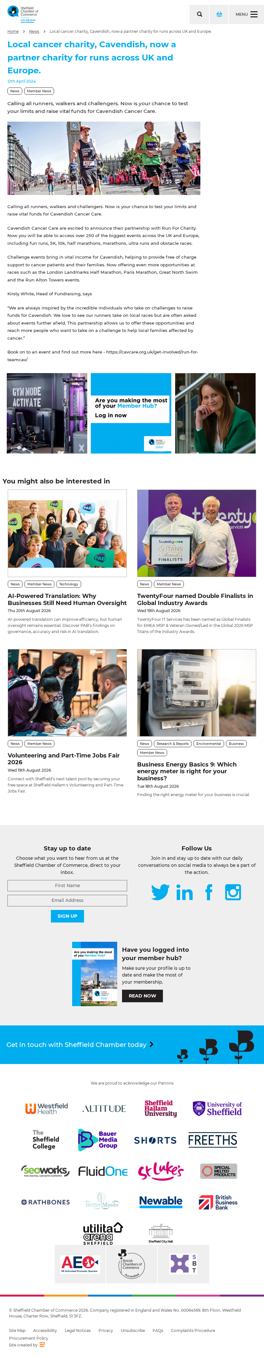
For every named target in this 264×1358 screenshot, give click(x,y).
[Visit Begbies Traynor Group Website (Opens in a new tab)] (131, 1264)
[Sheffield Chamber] (23, 14)
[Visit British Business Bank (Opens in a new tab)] (218, 1202)
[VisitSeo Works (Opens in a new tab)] (45, 1171)
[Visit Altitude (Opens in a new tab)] (104, 1108)
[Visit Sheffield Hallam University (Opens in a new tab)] (161, 1108)
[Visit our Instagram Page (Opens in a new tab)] (233, 893)
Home (13, 31)
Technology (68, 584)
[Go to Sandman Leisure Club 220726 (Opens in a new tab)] (47, 452)
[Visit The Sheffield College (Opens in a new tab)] (45, 1140)
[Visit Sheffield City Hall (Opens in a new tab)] (161, 1233)
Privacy (106, 1330)
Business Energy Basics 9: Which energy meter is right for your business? (187, 771)
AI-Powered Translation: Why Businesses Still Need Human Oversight (67, 599)
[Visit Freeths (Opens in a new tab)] (213, 1140)
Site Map (17, 1330)
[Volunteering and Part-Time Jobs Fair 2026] (67, 692)
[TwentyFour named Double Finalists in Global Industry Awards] (196, 533)
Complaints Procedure (193, 1330)
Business (236, 744)
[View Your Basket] (218, 14)
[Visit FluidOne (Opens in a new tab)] (103, 1171)
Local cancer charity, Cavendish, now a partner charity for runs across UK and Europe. (131, 31)
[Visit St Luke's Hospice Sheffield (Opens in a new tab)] (161, 1171)
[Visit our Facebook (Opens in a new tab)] (208, 893)
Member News (39, 91)
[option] (104, 158)
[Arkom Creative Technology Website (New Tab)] (42, 1345)
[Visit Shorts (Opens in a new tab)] (155, 1140)
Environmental (208, 744)
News (34, 31)
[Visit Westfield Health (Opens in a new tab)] (46, 1108)
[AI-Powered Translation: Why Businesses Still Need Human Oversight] (67, 533)
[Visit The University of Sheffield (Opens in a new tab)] (217, 1108)
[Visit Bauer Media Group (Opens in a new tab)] (97, 1140)
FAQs (158, 1330)
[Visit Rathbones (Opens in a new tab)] (45, 1202)
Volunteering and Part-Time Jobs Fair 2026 (64, 759)
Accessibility (45, 1330)
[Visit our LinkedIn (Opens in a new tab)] (184, 893)
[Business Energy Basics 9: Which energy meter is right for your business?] (196, 692)
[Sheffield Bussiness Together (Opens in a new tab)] (183, 1264)
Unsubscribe (133, 1330)
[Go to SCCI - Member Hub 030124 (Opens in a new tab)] (131, 452)
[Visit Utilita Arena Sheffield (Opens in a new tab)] (103, 1233)
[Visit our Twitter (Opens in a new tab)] (160, 893)
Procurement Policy (28, 1338)
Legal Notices (78, 1330)
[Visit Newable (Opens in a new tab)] (160, 1202)
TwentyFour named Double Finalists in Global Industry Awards (195, 599)
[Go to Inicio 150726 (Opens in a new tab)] (215, 452)
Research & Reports (173, 744)
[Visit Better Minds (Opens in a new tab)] (102, 1202)
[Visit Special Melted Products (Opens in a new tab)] (218, 1171)
